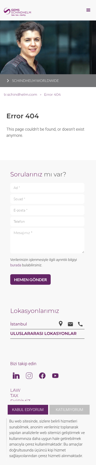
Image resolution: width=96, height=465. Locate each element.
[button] (89, 439)
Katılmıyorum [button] (69, 409)
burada (15, 265)
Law (15, 390)
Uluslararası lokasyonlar (43, 333)
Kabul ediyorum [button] (28, 409)
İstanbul (18, 324)
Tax (14, 395)
